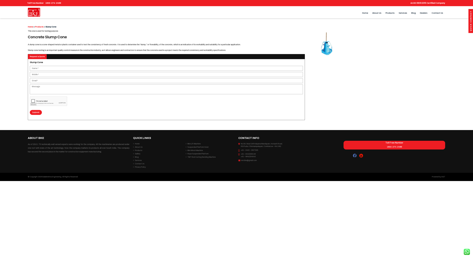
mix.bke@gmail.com (249, 160)
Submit (35, 112)
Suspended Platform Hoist (198, 147)
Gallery (137, 154)
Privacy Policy (140, 167)
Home (365, 13)
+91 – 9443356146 (248, 154)
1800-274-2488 (53, 3)
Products (390, 13)
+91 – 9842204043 (248, 157)
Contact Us (437, 13)
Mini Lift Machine (194, 144)
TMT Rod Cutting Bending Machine (201, 157)
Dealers (423, 13)
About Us (376, 13)
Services (403, 13)
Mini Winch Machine (195, 150)
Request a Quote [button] (37, 57)
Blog (413, 13)
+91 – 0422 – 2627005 (249, 150)
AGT (443, 177)
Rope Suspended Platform (198, 154)
